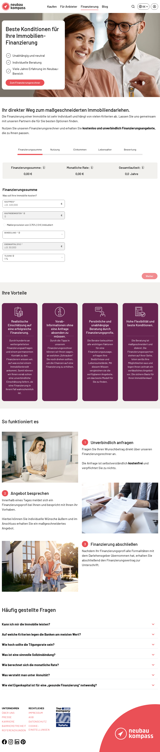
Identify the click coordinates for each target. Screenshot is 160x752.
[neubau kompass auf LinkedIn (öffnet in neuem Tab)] (16, 741)
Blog (105, 6)
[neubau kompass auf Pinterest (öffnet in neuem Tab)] (23, 742)
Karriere (8, 721)
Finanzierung (89, 6)
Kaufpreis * (9, 202)
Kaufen (52, 6)
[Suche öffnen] (133, 6)
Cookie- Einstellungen (39, 727)
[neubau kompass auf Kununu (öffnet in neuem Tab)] (63, 716)
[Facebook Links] (4, 742)
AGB (31, 717)
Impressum (36, 712)
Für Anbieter (68, 6)
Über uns (8, 712)
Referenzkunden (14, 730)
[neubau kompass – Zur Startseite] (13, 6)
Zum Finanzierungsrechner (25, 82)
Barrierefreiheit (14, 725)
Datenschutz (38, 721)
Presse (7, 717)
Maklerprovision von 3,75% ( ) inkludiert (30, 224)
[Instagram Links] (10, 742)
